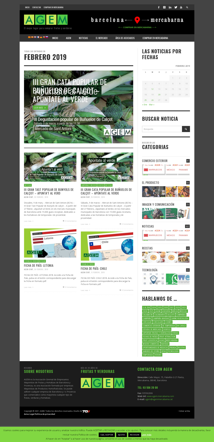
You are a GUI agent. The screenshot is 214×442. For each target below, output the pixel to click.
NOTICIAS (28, 185)
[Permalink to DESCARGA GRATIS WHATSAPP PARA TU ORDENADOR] (171, 279)
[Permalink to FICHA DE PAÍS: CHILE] (107, 245)
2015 (160, 307)
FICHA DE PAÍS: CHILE (94, 268)
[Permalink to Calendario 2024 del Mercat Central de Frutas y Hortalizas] (184, 213)
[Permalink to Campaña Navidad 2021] (154, 191)
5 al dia (146, 307)
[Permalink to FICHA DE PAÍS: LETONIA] (50, 242)
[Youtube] (181, 7)
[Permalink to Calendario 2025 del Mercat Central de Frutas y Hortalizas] (171, 213)
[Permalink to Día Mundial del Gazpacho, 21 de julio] (171, 257)
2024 (145, 310)
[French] (38, 37)
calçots (171, 314)
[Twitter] (175, 7)
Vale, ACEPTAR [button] (106, 434)
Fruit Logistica (150, 340)
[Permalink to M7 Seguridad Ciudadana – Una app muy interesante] (154, 279)
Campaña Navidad (161, 318)
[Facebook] (159, 7)
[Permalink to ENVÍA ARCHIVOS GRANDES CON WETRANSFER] (184, 279)
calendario (159, 314)
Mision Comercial (151, 343)
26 (152, 100)
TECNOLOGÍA (150, 270)
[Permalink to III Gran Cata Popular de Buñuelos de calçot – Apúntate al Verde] (107, 166)
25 (146, 100)
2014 (154, 307)
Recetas (181, 347)
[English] (35, 37)
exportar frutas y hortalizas (157, 332)
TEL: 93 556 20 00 (148, 387)
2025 (151, 310)
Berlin (175, 310)
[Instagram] (164, 7)
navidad (165, 343)
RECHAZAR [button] (134, 434)
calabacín (148, 314)
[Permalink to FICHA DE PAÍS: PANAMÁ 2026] (184, 169)
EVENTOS (101, 185)
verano (158, 354)
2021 (184, 307)
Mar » (151, 104)
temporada (148, 354)
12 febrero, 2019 (98, 272)
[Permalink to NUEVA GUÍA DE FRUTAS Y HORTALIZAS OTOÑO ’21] (171, 191)
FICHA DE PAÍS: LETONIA (38, 265)
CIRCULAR (147, 321)
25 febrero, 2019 (98, 197)
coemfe (168, 321)
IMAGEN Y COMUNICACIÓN (158, 204)
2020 (177, 307)
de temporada (168, 325)
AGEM (158, 310)
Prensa (173, 347)
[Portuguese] (44, 37)
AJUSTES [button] (121, 434)
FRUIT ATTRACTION (167, 336)
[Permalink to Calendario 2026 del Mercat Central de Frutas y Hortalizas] (154, 213)
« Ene (144, 104)
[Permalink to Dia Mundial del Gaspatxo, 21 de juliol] (154, 257)
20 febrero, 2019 (41, 269)
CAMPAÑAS (181, 314)
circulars (158, 321)
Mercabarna (172, 340)
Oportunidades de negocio (155, 347)
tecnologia (173, 351)
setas (163, 351)
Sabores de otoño (151, 351)
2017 (172, 307)
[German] (41, 37)
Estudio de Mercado (152, 329)
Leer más (28, 221)
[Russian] (46, 37)
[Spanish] (32, 37)
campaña (147, 318)
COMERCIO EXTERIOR (155, 160)
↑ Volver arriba (184, 411)
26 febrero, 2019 (41, 197)
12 (152, 89)
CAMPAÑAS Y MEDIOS (88, 185)
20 (159, 94)
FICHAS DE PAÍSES (31, 261)
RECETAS (147, 248)
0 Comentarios (70, 221)
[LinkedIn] (170, 7)
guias (161, 340)
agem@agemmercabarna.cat (159, 399)
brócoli (183, 310)
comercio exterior (152, 325)
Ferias (175, 332)
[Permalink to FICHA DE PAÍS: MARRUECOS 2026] (154, 169)
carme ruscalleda (179, 318)
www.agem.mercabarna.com (160, 396)
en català (181, 325)
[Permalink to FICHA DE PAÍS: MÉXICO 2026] (171, 169)
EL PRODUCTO (150, 182)
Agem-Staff (28, 197)
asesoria (166, 310)
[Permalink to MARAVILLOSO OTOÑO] (184, 191)
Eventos (167, 329)
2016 (166, 307)
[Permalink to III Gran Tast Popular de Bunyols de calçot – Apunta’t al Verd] (50, 166)
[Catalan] (29, 37)
